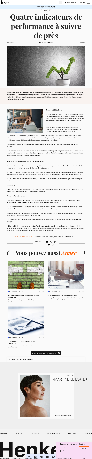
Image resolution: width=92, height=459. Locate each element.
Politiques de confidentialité (31, 458)
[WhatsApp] (55, 242)
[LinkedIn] (49, 245)
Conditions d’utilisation (16, 458)
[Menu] (88, 2)
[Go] (60, 2)
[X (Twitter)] (51, 242)
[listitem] (26, 282)
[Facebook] (47, 242)
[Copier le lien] (53, 245)
